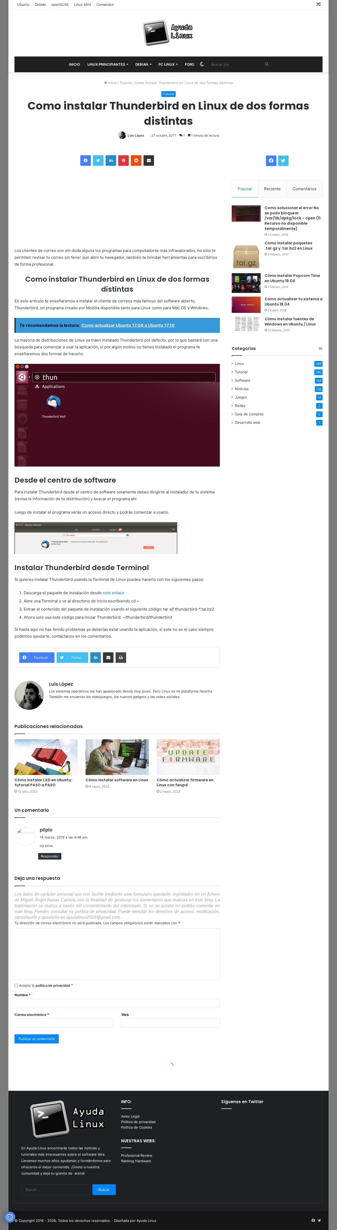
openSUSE (60, 4)
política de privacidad (53, 985)
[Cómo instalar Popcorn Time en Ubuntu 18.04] (246, 283)
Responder (50, 856)
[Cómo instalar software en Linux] (117, 757)
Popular (245, 188)
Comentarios (304, 188)
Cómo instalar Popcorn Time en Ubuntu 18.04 (292, 278)
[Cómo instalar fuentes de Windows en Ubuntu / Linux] (246, 324)
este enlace (113, 592)
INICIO (74, 64)
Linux (239, 363)
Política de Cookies (136, 1127)
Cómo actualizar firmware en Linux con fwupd (185, 782)
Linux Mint (82, 4)
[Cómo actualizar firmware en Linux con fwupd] (188, 757)
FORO (189, 64)
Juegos (241, 397)
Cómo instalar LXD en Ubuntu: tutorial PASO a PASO (43, 782)
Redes (240, 406)
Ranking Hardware (136, 1161)
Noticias (242, 389)
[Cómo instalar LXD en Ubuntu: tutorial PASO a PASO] (46, 757)
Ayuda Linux (146, 1220)
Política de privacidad (138, 1122)
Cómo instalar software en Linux (117, 780)
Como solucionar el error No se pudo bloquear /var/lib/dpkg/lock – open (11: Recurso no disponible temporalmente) (293, 218)
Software (242, 380)
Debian (40, 4)
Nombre (22, 995)
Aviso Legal (130, 1116)
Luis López (136, 135)
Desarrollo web (247, 422)
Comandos (105, 4)
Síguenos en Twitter (242, 1101)
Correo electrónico (31, 1014)
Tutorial (126, 83)
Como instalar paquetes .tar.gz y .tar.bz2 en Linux (289, 245)
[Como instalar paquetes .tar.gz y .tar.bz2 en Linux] (246, 255)
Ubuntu (23, 4)
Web (125, 1014)
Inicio (112, 83)
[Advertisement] (53, 207)
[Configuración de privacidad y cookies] (9, 1217)
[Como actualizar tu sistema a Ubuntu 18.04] (246, 305)
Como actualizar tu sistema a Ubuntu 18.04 (294, 301)
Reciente (272, 188)
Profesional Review (136, 1155)
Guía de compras (249, 414)
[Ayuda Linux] (168, 33)
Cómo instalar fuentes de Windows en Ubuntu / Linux (290, 321)
